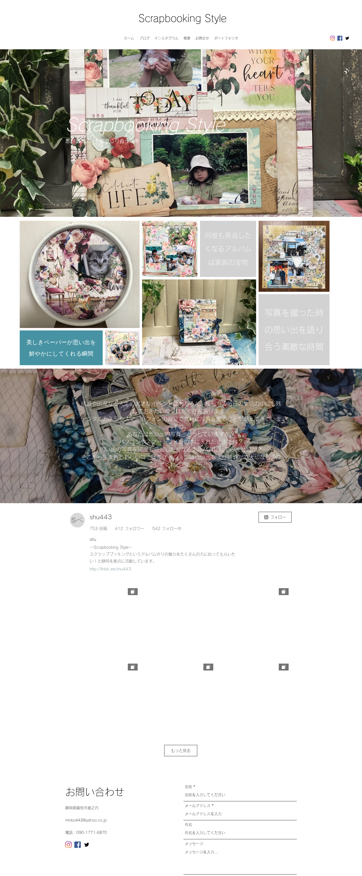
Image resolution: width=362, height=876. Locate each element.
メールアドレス (198, 805)
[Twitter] (347, 38)
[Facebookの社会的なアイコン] (339, 38)
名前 (188, 787)
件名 (188, 824)
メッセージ (194, 843)
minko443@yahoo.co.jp (86, 820)
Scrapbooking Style (182, 18)
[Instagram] (332, 38)
